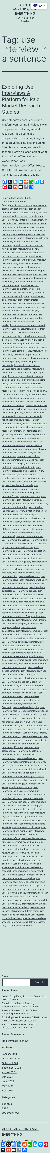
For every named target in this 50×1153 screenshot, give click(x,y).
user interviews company (14, 623)
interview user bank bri (19, 278)
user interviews (33, 518)
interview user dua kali (13, 321)
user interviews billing (23, 572)
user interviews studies (20, 896)
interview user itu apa (13, 343)
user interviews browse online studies (21, 583)
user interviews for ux (26, 721)
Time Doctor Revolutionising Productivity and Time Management (22, 1005)
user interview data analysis (24, 459)
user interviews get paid (35, 740)
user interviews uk (11, 903)
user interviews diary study (32, 663)
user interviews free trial (30, 729)
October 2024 (10, 1063)
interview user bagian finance (17, 274)
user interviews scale (12, 874)
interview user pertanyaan (26, 354)
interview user (36, 256)
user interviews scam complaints (18, 878)
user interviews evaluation (23, 692)
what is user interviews (34, 918)
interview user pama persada (16, 350)
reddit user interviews (13, 419)
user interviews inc (21, 794)
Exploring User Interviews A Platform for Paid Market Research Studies (21, 99)
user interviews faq (23, 700)
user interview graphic (28, 499)
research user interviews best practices (22, 427)
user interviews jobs (28, 809)
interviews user (19, 387)
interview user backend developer (27, 270)
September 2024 (11, 1067)
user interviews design (20, 660)
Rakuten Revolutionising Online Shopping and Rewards (19, 1012)
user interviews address (14, 525)
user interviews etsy (21, 689)
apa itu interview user (21, 205)
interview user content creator (23, 299)
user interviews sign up (13, 892)
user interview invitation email (26, 510)
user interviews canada (24, 590)
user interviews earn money (32, 678)
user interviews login (30, 820)
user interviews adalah (32, 521)
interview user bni (30, 285)
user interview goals (30, 496)
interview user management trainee (29, 347)
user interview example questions (29, 478)
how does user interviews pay (28, 245)
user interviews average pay (16, 561)
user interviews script (28, 885)
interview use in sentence (14, 256)
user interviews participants (26, 827)
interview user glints (12, 336)
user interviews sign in (33, 889)
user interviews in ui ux (20, 787)
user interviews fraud (31, 725)
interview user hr (18, 339)
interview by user (36, 252)
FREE (5, 1108)
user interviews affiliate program (27, 529)
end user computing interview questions (22, 230)
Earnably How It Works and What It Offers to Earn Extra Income (22, 1026)
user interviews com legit (31, 601)
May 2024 (7, 1085)
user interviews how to (35, 769)
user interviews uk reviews (15, 907)
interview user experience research (27, 325)
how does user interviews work (17, 248)
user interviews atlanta (13, 554)
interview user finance (13, 328)
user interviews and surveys (19, 547)
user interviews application (31, 550)
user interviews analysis (14, 539)
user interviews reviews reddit (28, 871)
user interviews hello (27, 758)
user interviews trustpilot (34, 900)
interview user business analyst (17, 292)
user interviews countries (14, 641)
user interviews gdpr (32, 736)
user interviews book (29, 576)
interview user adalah (30, 263)
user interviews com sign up (23, 612)
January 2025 (10, 1054)
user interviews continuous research (29, 638)
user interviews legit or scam (22, 816)
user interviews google (24, 751)
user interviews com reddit (15, 605)
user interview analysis (24, 452)
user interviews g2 (11, 736)
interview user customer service (18, 303)
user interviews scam (34, 874)
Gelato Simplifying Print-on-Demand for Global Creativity (24, 998)
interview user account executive (18, 259)
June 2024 (8, 1081)
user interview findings (23, 492)
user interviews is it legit (27, 805)
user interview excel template (17, 481)
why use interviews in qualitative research (23, 922)
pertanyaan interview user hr (29, 412)
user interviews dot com (14, 667)
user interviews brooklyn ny (33, 580)
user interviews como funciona (30, 620)
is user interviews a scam (14, 394)
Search (6, 976)
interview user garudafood (25, 332)
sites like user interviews (25, 441)
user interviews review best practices (26, 842)
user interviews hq (17, 780)
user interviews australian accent (28, 558)
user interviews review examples (18, 845)
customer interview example (21, 223)
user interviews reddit (21, 834)
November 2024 (11, 1058)
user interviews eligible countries (18, 681)
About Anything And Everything (25, 9)
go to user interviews (24, 238)
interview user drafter (31, 318)
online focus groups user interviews (25, 398)
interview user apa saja (13, 267)
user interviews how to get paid (18, 772)
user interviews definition (23, 652)
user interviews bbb (17, 565)
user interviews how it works (26, 765)
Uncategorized (10, 1113)
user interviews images (13, 783)
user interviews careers (30, 598)
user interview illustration (14, 507)
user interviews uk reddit (33, 903)
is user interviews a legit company (29, 390)
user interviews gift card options (18, 743)
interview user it (36, 339)
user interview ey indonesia (19, 485)
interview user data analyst (24, 310)
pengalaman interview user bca (17, 401)
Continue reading (28, 174)
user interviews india (33, 798)
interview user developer (14, 314)
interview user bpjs (11, 288)
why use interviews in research (17, 925)
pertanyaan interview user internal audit (22, 416)
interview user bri (31, 288)
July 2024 (7, 1076)
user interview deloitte (24, 467)
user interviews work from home (22, 911)
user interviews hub (37, 780)
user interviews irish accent (15, 802)
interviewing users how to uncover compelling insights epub (23, 372)
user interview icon (37, 503)
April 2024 (8, 1090)
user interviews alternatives (29, 536)
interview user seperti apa (15, 358)
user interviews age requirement (18, 532)
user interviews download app (17, 674)
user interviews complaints (28, 630)
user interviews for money (15, 718)
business (22, 201)
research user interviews (35, 423)
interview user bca (23, 281)
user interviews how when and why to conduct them (23, 776)
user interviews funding (34, 732)
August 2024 (9, 1072)
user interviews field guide (26, 707)
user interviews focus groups (32, 714)
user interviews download (33, 671)
